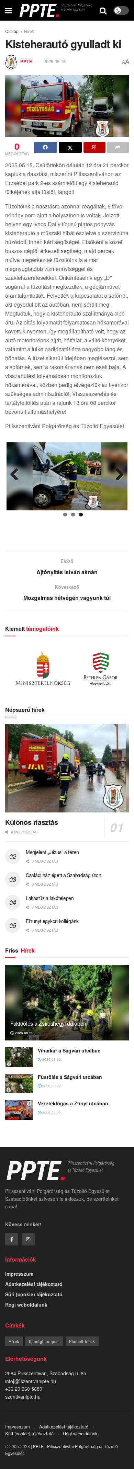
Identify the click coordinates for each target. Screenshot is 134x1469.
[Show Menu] (8, 10)
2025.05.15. (55, 61)
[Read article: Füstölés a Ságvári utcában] (19, 1083)
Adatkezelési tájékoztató (34, 1283)
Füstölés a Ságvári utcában (70, 1076)
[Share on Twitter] (70, 147)
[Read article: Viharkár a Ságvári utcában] (19, 1057)
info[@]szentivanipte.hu (30, 1381)
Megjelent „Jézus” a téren (52, 852)
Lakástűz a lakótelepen (50, 898)
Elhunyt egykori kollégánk (52, 921)
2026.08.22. (24, 1032)
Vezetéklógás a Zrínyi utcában (73, 1103)
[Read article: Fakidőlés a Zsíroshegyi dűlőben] (67, 1009)
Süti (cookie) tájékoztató (34, 1294)
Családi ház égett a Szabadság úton (63, 875)
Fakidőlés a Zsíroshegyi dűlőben (48, 1023)
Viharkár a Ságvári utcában (69, 1050)
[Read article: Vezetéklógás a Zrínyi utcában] (19, 1110)
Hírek (29, 31)
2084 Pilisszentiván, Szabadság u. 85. (46, 1373)
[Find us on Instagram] (28, 1239)
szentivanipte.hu (23, 1396)
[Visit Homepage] (56, 10)
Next (117, 475)
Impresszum (19, 1273)
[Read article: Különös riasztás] (67, 768)
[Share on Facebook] (45, 147)
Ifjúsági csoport (44, 1341)
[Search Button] (103, 10)
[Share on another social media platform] (118, 147)
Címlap (12, 31)
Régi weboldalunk (26, 1304)
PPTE (26, 61)
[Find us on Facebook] (11, 1239)
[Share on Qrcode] (94, 147)
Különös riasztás (31, 822)
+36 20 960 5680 (23, 1388)
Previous (17, 475)
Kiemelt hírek (82, 1341)
